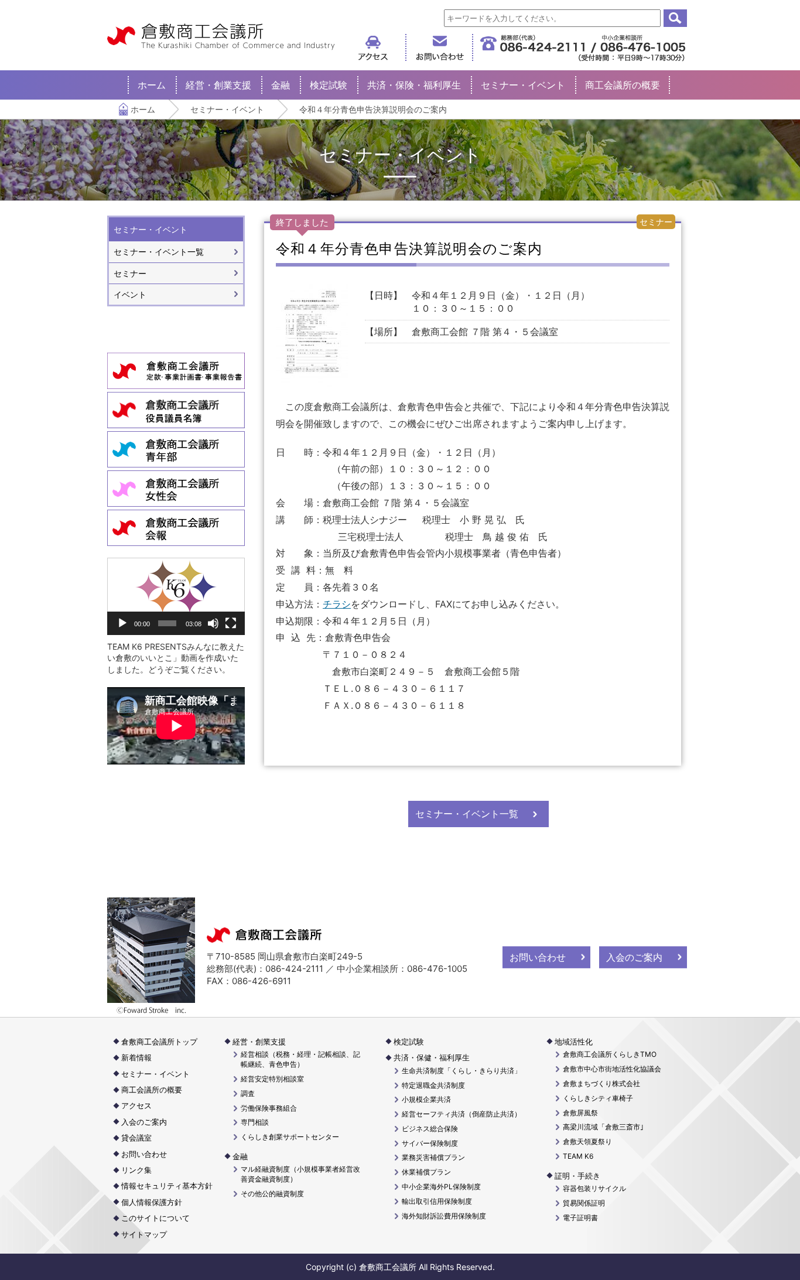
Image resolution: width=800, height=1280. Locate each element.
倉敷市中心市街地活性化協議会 (612, 1068)
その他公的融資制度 (272, 1193)
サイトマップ (144, 1234)
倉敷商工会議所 (221, 36)
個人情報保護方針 (151, 1202)
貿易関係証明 (584, 1203)
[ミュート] (213, 623)
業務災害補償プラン (433, 1157)
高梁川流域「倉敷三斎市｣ (603, 1126)
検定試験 (328, 85)
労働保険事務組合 (269, 1108)
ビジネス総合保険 (430, 1128)
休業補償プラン (426, 1172)
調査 (248, 1093)
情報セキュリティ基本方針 (167, 1185)
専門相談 (255, 1122)
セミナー (130, 273)
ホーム (152, 85)
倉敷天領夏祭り (587, 1141)
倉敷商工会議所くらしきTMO (610, 1054)
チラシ (337, 604)
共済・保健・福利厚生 (432, 1057)
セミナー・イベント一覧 (466, 814)
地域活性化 (574, 1041)
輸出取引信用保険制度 (437, 1201)
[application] (176, 596)
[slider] (167, 623)
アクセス (136, 1105)
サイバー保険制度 (430, 1143)
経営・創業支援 (218, 85)
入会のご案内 (634, 957)
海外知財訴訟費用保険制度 (444, 1215)
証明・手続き (577, 1175)
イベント (130, 294)
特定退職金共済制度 (433, 1085)
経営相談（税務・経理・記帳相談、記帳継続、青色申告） (300, 1059)
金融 (280, 85)
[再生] (122, 623)
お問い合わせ (538, 957)
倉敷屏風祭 (580, 1112)
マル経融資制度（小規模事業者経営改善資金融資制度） (300, 1174)
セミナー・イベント (523, 85)
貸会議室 (136, 1137)
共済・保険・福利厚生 (414, 85)
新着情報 (136, 1057)
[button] (176, 596)
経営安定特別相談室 (272, 1078)
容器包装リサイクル (594, 1188)
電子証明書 (580, 1217)
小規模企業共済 (426, 1099)
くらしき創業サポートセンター (290, 1136)
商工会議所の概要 (622, 85)
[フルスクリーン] (231, 623)
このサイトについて (155, 1218)
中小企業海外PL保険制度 (441, 1186)
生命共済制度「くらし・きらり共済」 (461, 1070)
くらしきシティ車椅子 (598, 1098)
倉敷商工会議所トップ (159, 1041)
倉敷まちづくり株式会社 (601, 1083)
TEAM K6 (578, 1156)
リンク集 (136, 1170)
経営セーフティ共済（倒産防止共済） (461, 1114)
